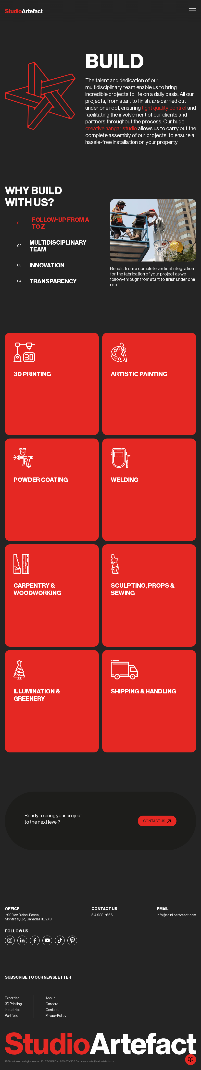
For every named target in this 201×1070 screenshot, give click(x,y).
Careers (52, 1004)
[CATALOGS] (190, 1059)
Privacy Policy (56, 1016)
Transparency (53, 281)
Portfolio (11, 1016)
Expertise (12, 998)
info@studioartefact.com (176, 915)
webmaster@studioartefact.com (98, 1061)
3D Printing (13, 1004)
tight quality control (164, 108)
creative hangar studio (111, 128)
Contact (52, 1010)
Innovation (46, 265)
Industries (12, 1010)
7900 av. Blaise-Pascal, (22, 915)
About (50, 998)
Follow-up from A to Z (60, 223)
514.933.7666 (102, 915)
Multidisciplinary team (58, 246)
